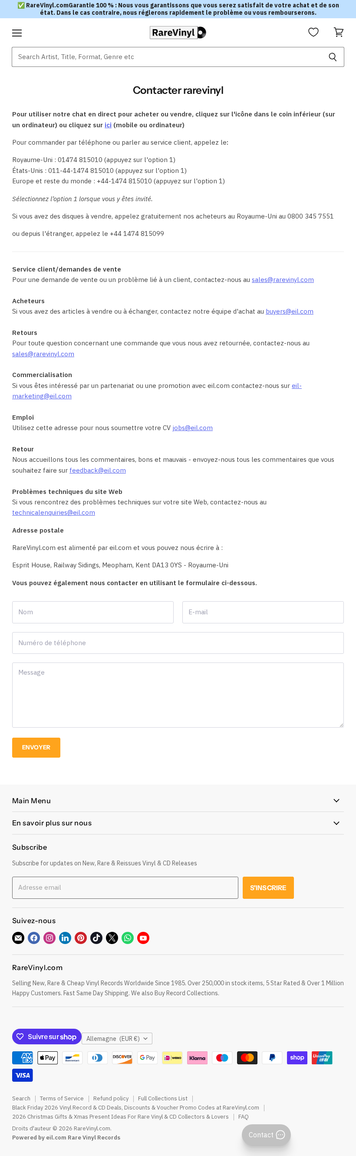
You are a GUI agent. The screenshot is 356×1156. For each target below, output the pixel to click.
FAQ (243, 1116)
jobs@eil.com (192, 428)
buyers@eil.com (289, 311)
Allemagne (113, 1039)
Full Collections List (163, 1098)
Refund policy (111, 1098)
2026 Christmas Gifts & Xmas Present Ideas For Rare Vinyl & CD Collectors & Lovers (120, 1116)
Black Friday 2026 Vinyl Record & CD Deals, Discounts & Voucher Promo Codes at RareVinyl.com (135, 1107)
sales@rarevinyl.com (283, 279)
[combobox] (166, 57)
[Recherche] (332, 57)
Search (21, 1098)
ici (108, 125)
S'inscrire (268, 888)
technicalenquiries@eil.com (53, 512)
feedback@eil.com (97, 470)
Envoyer (36, 747)
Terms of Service (62, 1098)
